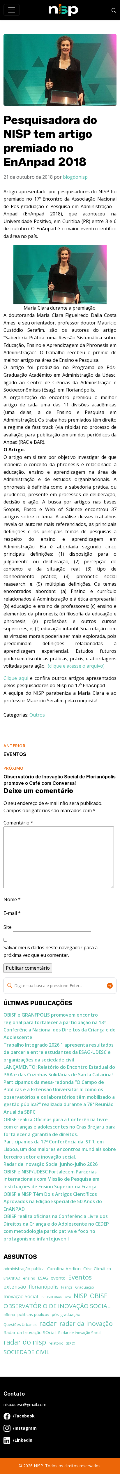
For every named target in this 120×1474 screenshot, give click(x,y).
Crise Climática (97, 1268)
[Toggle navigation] (11, 10)
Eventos (80, 1277)
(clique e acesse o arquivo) (76, 666)
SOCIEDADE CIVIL (26, 1352)
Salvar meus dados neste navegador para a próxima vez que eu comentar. (50, 951)
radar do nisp (24, 1342)
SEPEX (70, 1343)
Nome (12, 899)
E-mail (12, 913)
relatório (56, 1343)
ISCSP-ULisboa (51, 1297)
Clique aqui (16, 678)
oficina (9, 1314)
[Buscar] (114, 10)
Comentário (18, 823)
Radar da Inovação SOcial (29, 1332)
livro (67, 1297)
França (67, 1287)
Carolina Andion (64, 1268)
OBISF (98, 1295)
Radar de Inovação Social (79, 1332)
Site (7, 927)
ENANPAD (11, 1278)
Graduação (84, 1287)
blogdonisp (75, 177)
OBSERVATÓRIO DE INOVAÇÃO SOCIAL (56, 1306)
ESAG (43, 1278)
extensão (14, 1286)
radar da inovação (86, 1323)
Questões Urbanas (20, 1324)
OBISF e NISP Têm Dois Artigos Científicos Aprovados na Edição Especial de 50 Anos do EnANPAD (52, 1201)
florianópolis (44, 1286)
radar (48, 1323)
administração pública (24, 1268)
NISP (80, 1295)
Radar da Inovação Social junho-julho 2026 (50, 1164)
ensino (29, 1278)
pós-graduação (66, 1314)
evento (58, 1278)
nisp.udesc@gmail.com (24, 1404)
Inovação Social (20, 1296)
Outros (37, 715)
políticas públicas (33, 1314)
